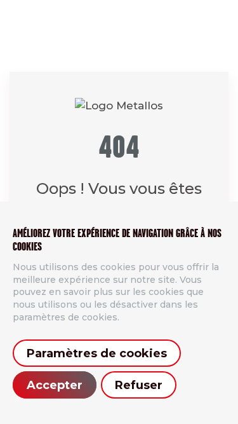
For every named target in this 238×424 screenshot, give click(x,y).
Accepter (55, 385)
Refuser (138, 385)
